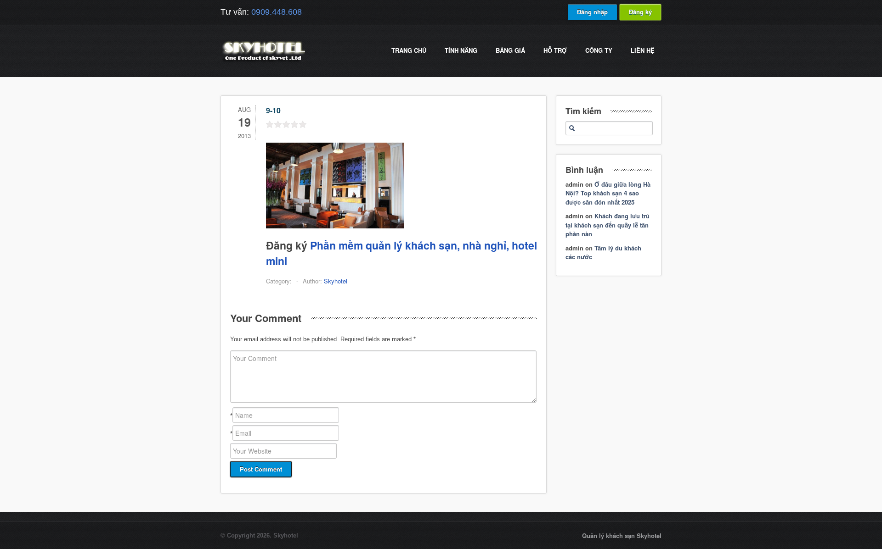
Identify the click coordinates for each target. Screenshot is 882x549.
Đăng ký (640, 11)
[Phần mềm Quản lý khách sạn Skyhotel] (262, 61)
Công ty (598, 50)
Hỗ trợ (555, 50)
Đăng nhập (592, 11)
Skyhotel (335, 281)
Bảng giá (510, 50)
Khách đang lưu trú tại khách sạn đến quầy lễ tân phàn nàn (607, 224)
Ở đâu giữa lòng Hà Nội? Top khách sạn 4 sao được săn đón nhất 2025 (607, 193)
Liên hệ (643, 50)
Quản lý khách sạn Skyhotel (622, 535)
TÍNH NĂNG (461, 50)
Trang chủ (408, 50)
